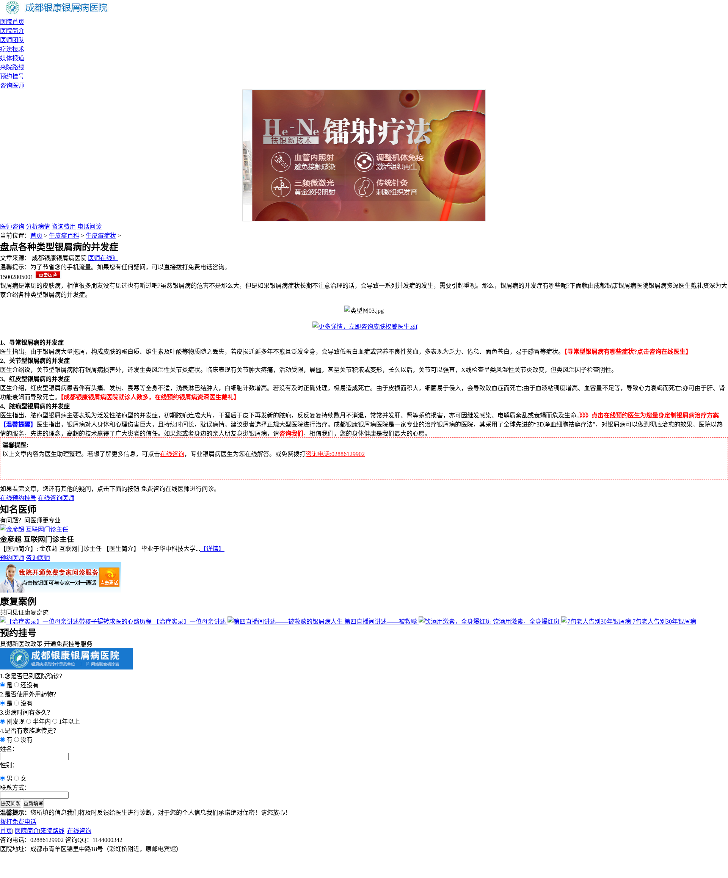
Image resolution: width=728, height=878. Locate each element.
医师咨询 (12, 226)
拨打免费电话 (18, 821)
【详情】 (212, 549)
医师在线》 (103, 258)
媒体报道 (12, 58)
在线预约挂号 (18, 498)
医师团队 (12, 40)
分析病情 (38, 226)
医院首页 (12, 22)
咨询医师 (12, 85)
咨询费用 (64, 226)
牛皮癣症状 (101, 235)
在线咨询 (172, 454)
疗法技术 (12, 49)
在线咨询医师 (56, 498)
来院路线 (12, 67)
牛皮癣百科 (64, 235)
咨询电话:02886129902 (335, 454)
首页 (36, 235)
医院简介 (12, 31)
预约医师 (12, 558)
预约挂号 (12, 76)
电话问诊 (89, 226)
